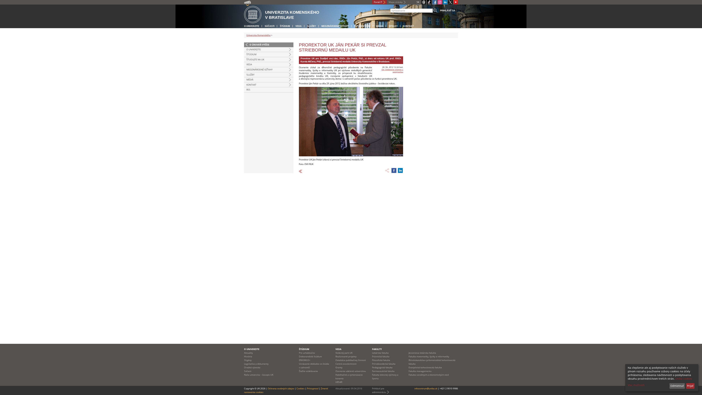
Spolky (393, 26)
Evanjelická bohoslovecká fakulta (425, 367)
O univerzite (251, 26)
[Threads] (424, 2)
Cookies (301, 388)
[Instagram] (440, 2)
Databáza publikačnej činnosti (350, 360)
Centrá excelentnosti (345, 363)
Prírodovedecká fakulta (383, 363)
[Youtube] (456, 2)
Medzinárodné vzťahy (335, 26)
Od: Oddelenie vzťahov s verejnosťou (392, 70)
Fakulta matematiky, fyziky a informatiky (429, 356)
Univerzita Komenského (258, 35)
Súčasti (269, 26)
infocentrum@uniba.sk (425, 388)
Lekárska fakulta (380, 352)
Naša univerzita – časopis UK (258, 374)
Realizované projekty (345, 356)
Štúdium (285, 26)
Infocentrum (362, 26)
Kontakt (408, 26)
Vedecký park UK (343, 352)
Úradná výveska (252, 367)
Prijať (690, 386)
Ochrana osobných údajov (281, 388)
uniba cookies (683, 378)
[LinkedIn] (445, 2)
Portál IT (378, 2)
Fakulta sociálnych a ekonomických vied (429, 374)
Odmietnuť (677, 386)
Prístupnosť (312, 388)
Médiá (379, 26)
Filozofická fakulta (381, 360)
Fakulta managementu (420, 371)
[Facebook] (434, 2)
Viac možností (636, 385)
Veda (298, 26)
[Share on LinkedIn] (400, 170)
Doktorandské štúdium (310, 356)
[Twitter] (450, 2)
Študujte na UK (255, 59)
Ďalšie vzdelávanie (308, 371)
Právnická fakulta (380, 356)
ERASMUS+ (304, 360)
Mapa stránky (396, 2)
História (248, 356)
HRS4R (338, 382)
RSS (248, 89)
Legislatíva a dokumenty (256, 363)
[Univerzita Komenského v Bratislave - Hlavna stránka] (252, 14)
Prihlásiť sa (447, 10)
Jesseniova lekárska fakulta (422, 352)
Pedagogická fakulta (382, 367)
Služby (311, 26)
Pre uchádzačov (307, 352)
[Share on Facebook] (394, 170)
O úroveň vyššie (259, 44)
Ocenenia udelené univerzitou (350, 371)
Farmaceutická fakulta (383, 371)
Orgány (248, 360)
